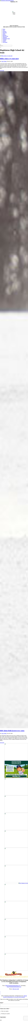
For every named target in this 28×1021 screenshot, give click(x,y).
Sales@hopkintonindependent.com (14, 986)
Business (4, 35)
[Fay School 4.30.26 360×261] (16, 881)
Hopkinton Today (6, 38)
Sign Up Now (3, 1017)
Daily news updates (4, 1011)
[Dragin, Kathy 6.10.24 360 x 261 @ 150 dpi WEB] (16, 864)
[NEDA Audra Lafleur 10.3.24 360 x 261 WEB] (16, 917)
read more (2, 70)
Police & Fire (5, 36)
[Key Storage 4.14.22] (23, 883)
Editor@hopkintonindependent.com (12, 985)
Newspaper (5, 42)
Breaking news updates (5, 1013)
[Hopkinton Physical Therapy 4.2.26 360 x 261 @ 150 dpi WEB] (16, 935)
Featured (4, 31)
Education (5, 32)
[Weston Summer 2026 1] (16, 952)
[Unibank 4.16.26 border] (16, 970)
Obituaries (5, 37)
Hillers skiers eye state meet (9, 58)
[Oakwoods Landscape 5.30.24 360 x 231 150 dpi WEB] (16, 829)
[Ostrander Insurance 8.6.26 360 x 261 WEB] (16, 777)
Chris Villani (4, 61)
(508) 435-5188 (15, 989)
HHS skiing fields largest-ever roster (12, 731)
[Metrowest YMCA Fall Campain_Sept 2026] (16, 760)
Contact (4, 41)
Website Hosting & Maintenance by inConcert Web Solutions (15, 996)
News (4, 30)
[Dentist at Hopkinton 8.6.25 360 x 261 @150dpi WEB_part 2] (16, 847)
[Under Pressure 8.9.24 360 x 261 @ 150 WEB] (16, 900)
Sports (4, 33)
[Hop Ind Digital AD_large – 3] (16, 794)
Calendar (4, 39)
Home (4, 29)
